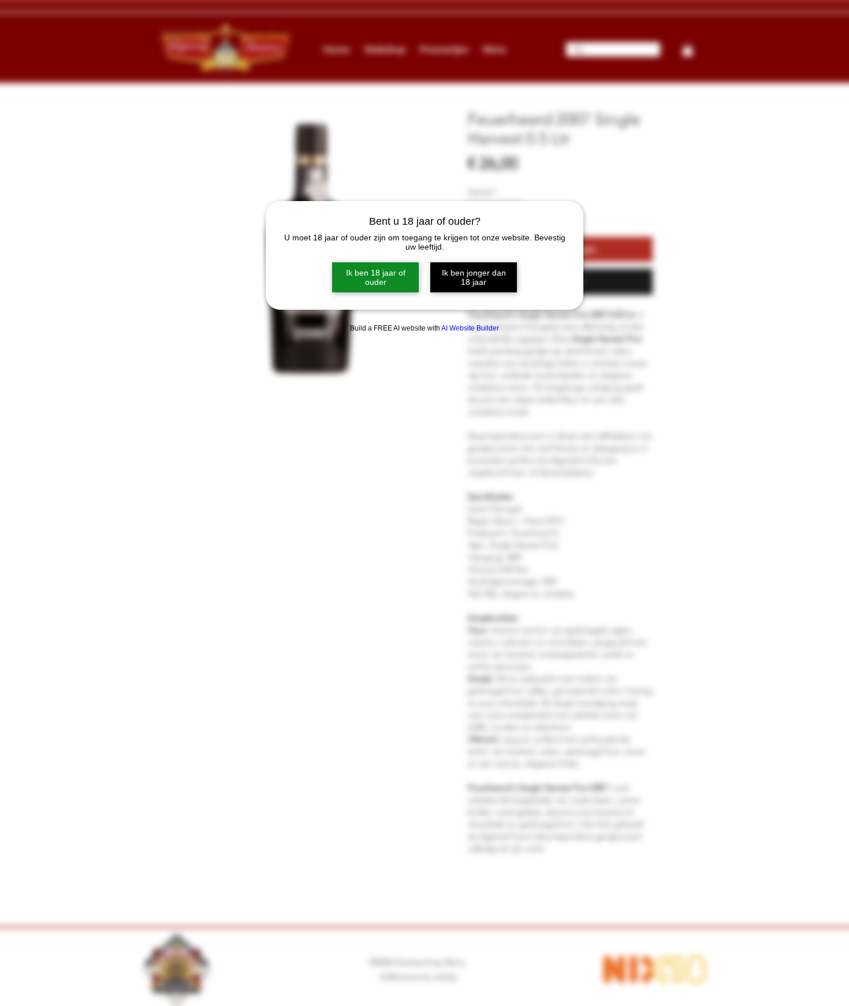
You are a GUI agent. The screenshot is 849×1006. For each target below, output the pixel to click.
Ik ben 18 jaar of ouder (375, 277)
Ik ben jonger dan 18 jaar (474, 277)
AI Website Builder (470, 328)
